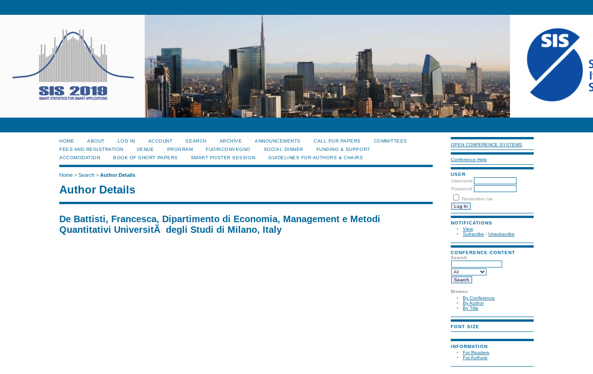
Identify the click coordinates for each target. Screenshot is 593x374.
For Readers (476, 352)
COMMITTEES (390, 140)
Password (461, 188)
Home (66, 140)
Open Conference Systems (486, 144)
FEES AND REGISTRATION (91, 149)
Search (195, 140)
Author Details (117, 175)
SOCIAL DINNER (283, 149)
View (468, 228)
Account (160, 140)
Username (462, 180)
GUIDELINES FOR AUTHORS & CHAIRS (315, 157)
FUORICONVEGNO (228, 149)
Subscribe (473, 234)
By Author (473, 302)
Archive (231, 140)
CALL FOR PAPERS (337, 140)
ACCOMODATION (79, 157)
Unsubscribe (501, 234)
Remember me (477, 198)
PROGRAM (180, 149)
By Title (471, 308)
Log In (126, 140)
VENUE (145, 149)
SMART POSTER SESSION (223, 157)
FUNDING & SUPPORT (343, 149)
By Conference (479, 297)
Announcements (278, 140)
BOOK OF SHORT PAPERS (145, 157)
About (96, 140)
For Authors (475, 357)
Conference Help (469, 159)
